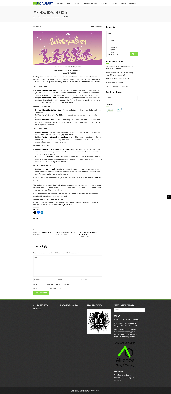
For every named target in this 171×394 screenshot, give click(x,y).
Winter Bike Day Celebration (42, 232)
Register (111, 52)
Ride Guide (94, 178)
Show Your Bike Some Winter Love (55, 149)
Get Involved (103, 3)
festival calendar (81, 82)
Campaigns (132, 3)
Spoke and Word (48, 157)
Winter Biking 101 (48, 90)
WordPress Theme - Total (80, 390)
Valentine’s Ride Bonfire (51, 120)
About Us (59, 3)
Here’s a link (57, 185)
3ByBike (45, 132)
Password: (111, 40)
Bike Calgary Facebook (69, 305)
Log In (134, 54)
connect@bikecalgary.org (129, 319)
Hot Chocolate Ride (48, 98)
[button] (114, 110)
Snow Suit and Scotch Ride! (52, 115)
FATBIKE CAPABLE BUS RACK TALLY (118, 79)
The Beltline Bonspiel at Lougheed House (57, 137)
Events (114, 3)
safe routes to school (114, 82)
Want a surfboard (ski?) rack (117, 86)
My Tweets (37, 309)
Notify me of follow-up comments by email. (53, 284)
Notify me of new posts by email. (48, 288)
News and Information (90, 3)
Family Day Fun (48, 169)
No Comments (97, 27)
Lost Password (113, 54)
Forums (123, 3)
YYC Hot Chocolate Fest (79, 100)
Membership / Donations (73, 3)
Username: (112, 33)
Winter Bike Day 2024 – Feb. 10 (65, 232)
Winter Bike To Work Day (51, 110)
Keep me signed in (113, 48)
